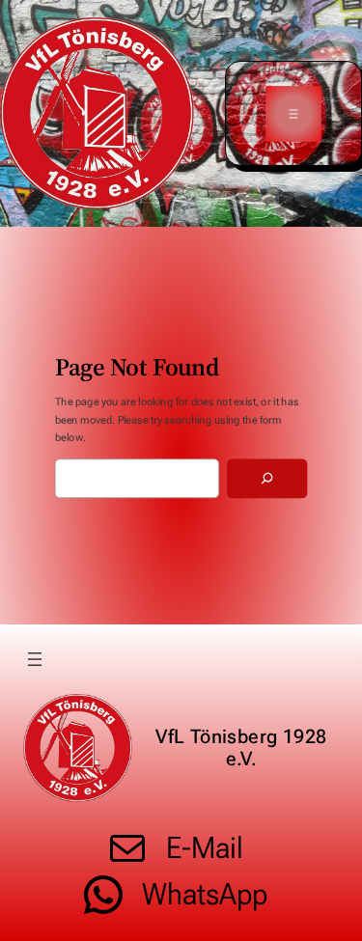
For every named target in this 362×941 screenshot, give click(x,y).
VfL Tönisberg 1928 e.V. (240, 747)
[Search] (267, 479)
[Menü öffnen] (293, 113)
